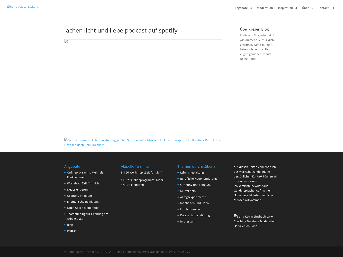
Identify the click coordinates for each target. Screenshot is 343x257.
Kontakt (323, 8)
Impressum (187, 221)
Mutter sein (188, 191)
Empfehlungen (190, 209)
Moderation (265, 8)
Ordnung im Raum (79, 196)
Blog (70, 225)
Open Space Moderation (83, 208)
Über (305, 8)
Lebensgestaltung (192, 172)
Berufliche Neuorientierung (198, 178)
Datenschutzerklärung (195, 215)
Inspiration (285, 8)
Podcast (72, 231)
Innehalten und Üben (194, 203)
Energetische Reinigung (83, 201)
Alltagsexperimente (193, 197)
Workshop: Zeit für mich (83, 183)
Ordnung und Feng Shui (196, 185)
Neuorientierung (78, 189)
